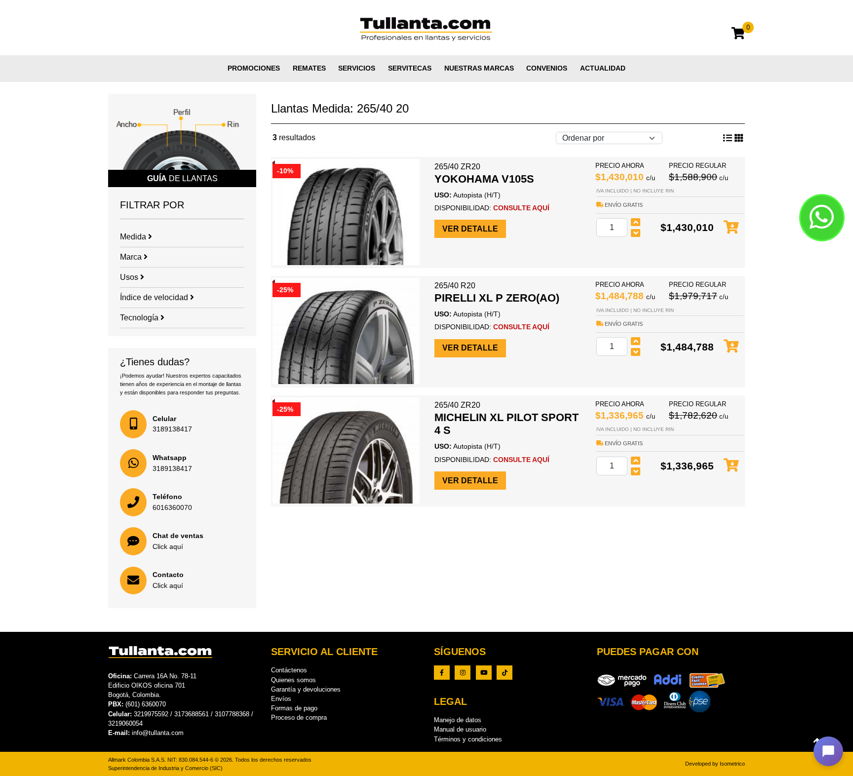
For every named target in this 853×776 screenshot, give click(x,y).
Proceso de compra (299, 717)
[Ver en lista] (739, 138)
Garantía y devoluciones (306, 689)
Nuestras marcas (479, 68)
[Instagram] (462, 672)
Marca (132, 257)
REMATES (309, 68)
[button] (828, 751)
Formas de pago (294, 708)
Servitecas (409, 68)
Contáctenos (289, 670)
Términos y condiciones (468, 739)
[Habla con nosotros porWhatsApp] (822, 217)
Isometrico (732, 764)
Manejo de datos (457, 720)
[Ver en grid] (727, 138)
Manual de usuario (460, 729)
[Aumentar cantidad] (636, 222)
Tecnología (140, 317)
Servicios (356, 68)
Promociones (254, 68)
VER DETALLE (470, 229)
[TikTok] (504, 672)
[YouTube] (484, 672)
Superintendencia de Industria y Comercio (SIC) (165, 768)
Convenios (546, 68)
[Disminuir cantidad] (636, 233)
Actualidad (602, 68)
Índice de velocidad (155, 297)
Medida (134, 237)
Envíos (281, 698)
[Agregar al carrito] (731, 228)
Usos (130, 277)
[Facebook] (442, 672)
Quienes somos (293, 680)
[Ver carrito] (738, 35)
